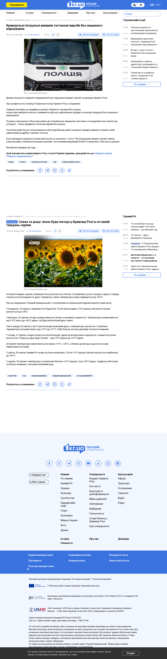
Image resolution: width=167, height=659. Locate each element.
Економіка (66, 515)
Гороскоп (123, 493)
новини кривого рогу (71, 162)
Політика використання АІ (40, 567)
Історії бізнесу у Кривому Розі (98, 520)
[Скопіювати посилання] (69, 170)
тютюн (22, 162)
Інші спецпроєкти (99, 526)
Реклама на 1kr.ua (118, 555)
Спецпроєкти (48, 12)
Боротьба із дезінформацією (99, 493)
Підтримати (17, 4)
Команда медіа (77, 560)
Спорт (64, 510)
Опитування (96, 503)
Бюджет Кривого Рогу (99, 480)
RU (158, 5)
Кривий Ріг (67, 483)
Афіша (122, 478)
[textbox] (140, 13)
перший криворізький (62, 376)
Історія (29, 12)
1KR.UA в (90, 35)
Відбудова (95, 508)
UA (152, 5)
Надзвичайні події (68, 504)
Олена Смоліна (33, 35)
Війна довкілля (97, 498)
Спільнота (67, 543)
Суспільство (67, 498)
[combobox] (140, 13)
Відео (121, 498)
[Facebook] (40, 170)
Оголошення (125, 488)
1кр (54, 162)
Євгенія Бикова (35, 231)
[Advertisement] (63, 195)
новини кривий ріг (39, 376)
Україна (65, 488)
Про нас (90, 12)
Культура (66, 493)
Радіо (121, 502)
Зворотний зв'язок (119, 560)
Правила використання (40, 555)
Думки (64, 530)
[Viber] (54, 170)
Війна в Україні (69, 520)
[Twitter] (62, 170)
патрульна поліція (39, 162)
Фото (63, 525)
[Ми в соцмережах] (49, 463)
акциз (10, 162)
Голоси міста (96, 513)
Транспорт (124, 483)
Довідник (72, 12)
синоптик (12, 376)
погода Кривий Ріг (84, 376)
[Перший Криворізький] (83, 5)
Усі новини (140, 84)
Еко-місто (95, 486)
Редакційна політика (80, 555)
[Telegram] (47, 170)
